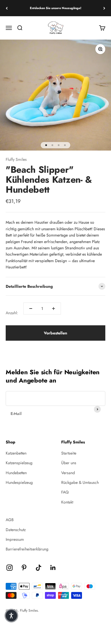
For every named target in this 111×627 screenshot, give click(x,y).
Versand (68, 473)
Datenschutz (16, 530)
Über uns (68, 463)
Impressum (15, 539)
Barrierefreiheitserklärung (27, 549)
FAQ (65, 492)
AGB (10, 520)
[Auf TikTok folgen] (38, 568)
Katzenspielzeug (19, 463)
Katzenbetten (16, 453)
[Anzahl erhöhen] (53, 308)
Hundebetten (16, 473)
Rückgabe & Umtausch (80, 482)
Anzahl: (12, 313)
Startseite (68, 453)
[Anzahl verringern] (31, 308)
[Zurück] (7, 8)
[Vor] (104, 8)
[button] (11, 615)
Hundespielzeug (19, 482)
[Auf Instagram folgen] (9, 568)
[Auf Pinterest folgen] (24, 568)
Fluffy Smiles (16, 159)
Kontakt (67, 502)
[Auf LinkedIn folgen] (53, 568)
